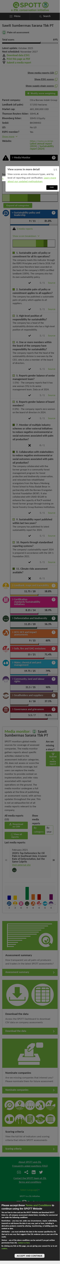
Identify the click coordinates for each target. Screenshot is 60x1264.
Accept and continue (29, 1256)
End (52, 187)
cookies (4, 1249)
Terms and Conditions (38, 1205)
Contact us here (24, 1243)
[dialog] (32, 178)
